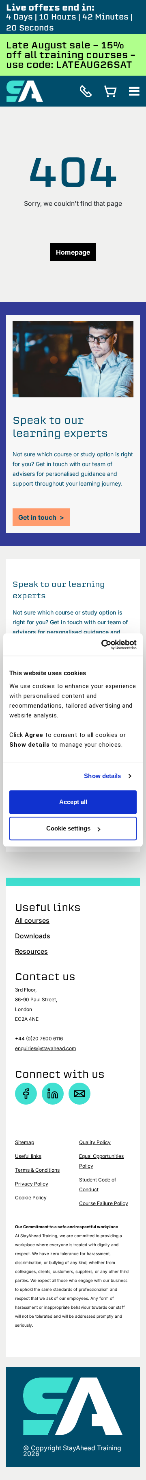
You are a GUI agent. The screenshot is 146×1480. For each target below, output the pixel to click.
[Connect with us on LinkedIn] (53, 1094)
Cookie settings (68, 828)
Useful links (28, 1156)
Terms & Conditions (37, 1170)
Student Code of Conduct (97, 1184)
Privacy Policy (31, 1184)
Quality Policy (95, 1142)
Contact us (45, 976)
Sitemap (24, 1142)
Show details (102, 775)
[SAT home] (24, 90)
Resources (31, 951)
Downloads (32, 936)
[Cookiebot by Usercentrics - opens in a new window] (103, 644)
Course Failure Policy (103, 1203)
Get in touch (41, 517)
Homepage (73, 252)
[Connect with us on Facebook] (26, 1094)
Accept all (73, 801)
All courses (32, 920)
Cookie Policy (31, 1197)
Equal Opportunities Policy (101, 1161)
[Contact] (79, 1094)
